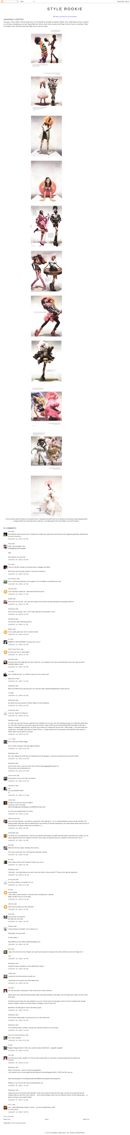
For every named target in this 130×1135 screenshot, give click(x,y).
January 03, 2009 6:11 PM (18, 624)
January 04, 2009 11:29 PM (18, 1040)
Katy (9, 531)
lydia (9, 949)
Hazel (9, 543)
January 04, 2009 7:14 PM (18, 1030)
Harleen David (12, 818)
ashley (10, 800)
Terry (9, 564)
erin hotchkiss (12, 578)
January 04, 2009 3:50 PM (18, 983)
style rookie (65, 9)
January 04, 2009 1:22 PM (18, 909)
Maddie (10, 599)
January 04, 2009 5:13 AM (18, 854)
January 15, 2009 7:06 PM (18, 1112)
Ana (9, 845)
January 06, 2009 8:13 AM (18, 1063)
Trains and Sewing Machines (16, 1035)
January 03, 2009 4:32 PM (18, 539)
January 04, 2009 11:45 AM (18, 899)
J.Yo (9, 671)
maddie (10, 973)
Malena (10, 629)
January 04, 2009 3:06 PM (18, 969)
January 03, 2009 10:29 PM (18, 758)
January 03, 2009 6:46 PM (18, 644)
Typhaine (10, 926)
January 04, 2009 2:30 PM (18, 958)
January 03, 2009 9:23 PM (18, 705)
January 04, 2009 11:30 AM (18, 875)
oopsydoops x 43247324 (13, 19)
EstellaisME (11, 833)
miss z (10, 1104)
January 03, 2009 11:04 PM (18, 781)
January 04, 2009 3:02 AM (18, 828)
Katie (9, 914)
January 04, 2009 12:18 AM (18, 795)
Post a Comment (9, 1116)
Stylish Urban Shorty (14, 649)
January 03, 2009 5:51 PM (18, 614)
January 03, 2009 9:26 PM (18, 715)
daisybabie (11, 659)
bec (9, 859)
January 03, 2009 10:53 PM (18, 771)
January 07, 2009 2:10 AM (18, 1100)
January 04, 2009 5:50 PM (18, 1020)
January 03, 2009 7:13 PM (18, 681)
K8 (9, 889)
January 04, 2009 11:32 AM (18, 885)
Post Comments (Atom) (19, 1123)
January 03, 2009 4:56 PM (18, 574)
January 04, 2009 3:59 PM (18, 1010)
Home (46, 1119)
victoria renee (12, 775)
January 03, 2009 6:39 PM (18, 634)
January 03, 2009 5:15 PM (18, 584)
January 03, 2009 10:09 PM (18, 748)
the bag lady (11, 710)
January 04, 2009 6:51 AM (18, 865)
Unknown (11, 589)
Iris (9, 639)
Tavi (9, 988)
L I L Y (10, 739)
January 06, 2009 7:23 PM (18, 1085)
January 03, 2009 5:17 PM (18, 594)
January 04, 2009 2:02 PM (18, 944)
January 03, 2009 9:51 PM (18, 734)
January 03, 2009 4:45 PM (18, 559)
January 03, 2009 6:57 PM (18, 654)
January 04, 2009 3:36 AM (18, 840)
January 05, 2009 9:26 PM (18, 1050)
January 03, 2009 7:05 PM (18, 667)
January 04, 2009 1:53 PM (18, 921)
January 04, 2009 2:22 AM (18, 814)
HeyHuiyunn (11, 785)
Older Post (86, 1119)
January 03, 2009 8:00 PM (18, 695)
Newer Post (7, 1119)
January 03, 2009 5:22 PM (18, 604)
